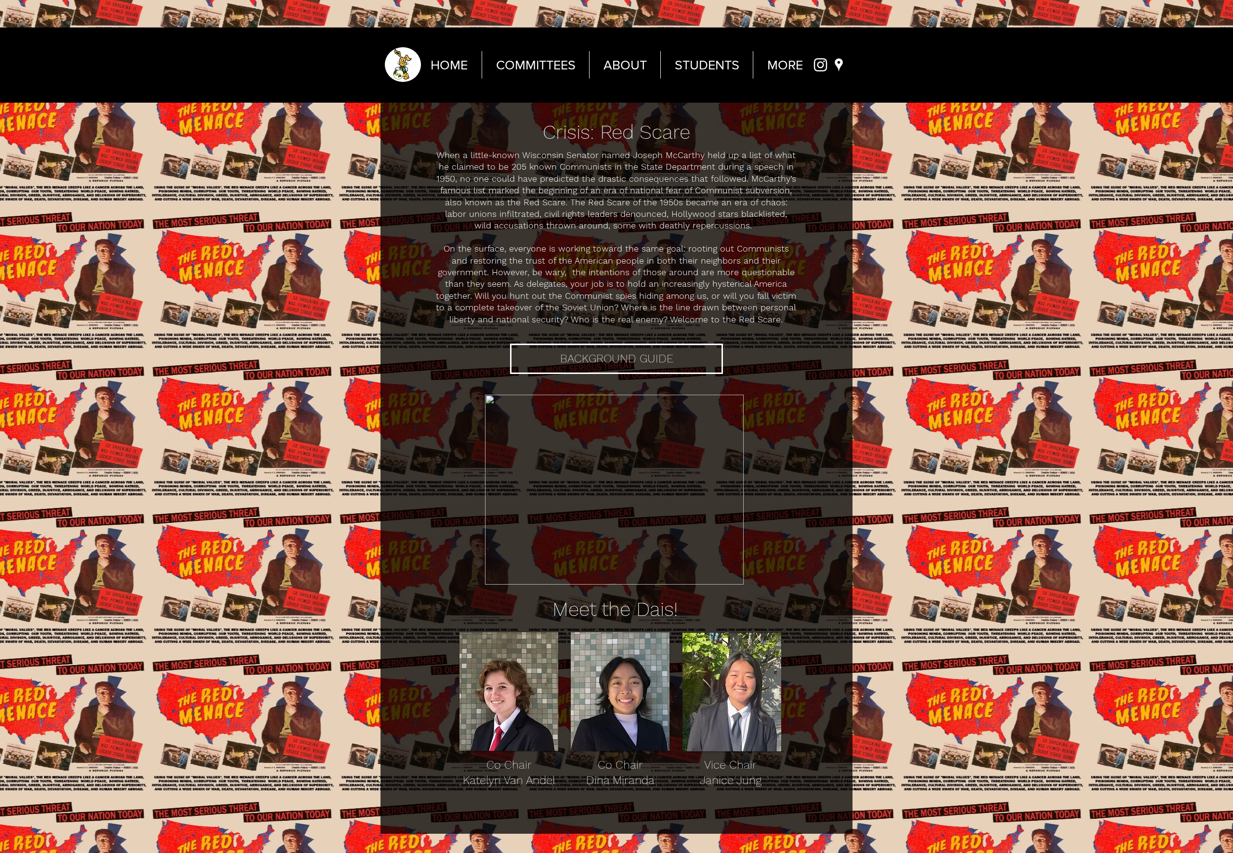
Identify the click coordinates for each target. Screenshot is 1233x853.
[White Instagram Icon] (820, 65)
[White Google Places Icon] (839, 65)
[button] (731, 574)
